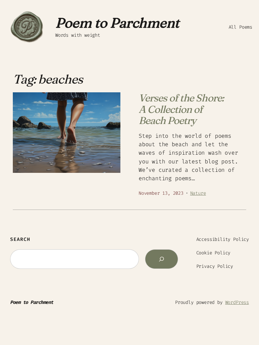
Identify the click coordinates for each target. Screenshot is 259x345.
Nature (198, 193)
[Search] (161, 259)
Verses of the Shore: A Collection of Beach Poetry (181, 109)
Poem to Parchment (117, 22)
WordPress (237, 302)
